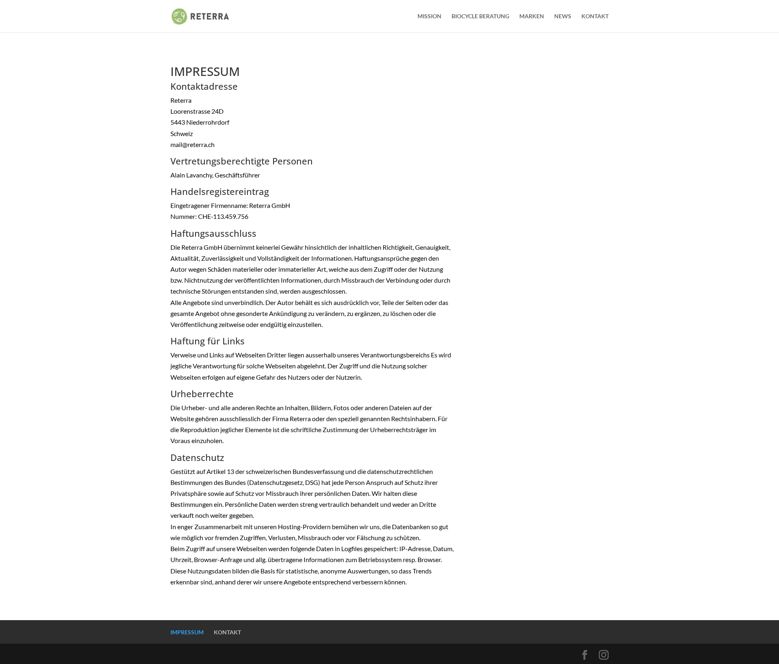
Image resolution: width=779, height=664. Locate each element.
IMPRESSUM (187, 632)
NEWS (562, 16)
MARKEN (531, 16)
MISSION (429, 16)
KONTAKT (595, 16)
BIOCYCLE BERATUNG (480, 16)
